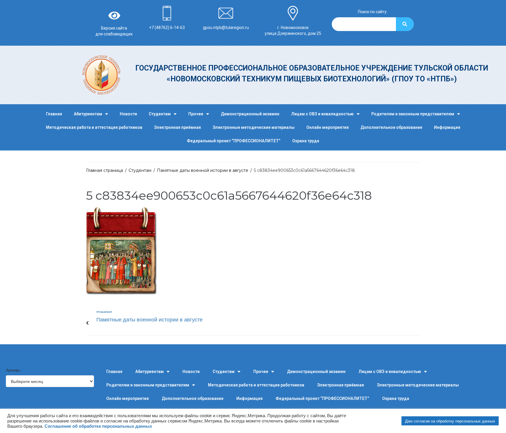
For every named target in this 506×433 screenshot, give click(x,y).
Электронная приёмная (177, 127)
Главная (54, 114)
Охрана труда (305, 140)
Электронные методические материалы (254, 127)
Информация (447, 127)
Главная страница (104, 170)
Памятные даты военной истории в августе (202, 170)
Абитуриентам (88, 114)
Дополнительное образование (391, 127)
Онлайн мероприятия (327, 127)
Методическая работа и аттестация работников (94, 127)
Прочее (195, 114)
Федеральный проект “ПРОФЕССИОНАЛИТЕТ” (234, 140)
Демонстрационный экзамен (250, 114)
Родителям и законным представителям (412, 114)
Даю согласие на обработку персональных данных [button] (450, 421)
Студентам (160, 114)
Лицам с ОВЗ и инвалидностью (322, 114)
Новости (128, 114)
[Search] (405, 24)
